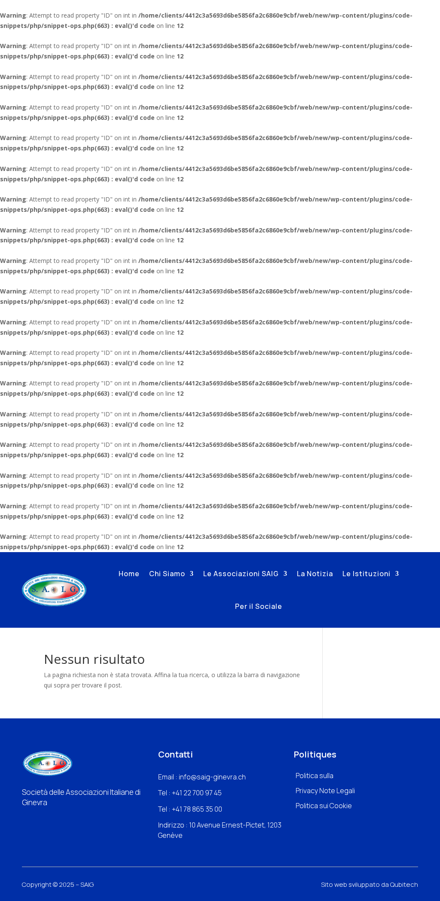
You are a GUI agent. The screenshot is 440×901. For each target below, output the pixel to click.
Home (129, 573)
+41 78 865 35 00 (197, 809)
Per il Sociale (258, 606)
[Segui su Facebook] (24, 818)
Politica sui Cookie (324, 805)
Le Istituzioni (366, 573)
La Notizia (315, 573)
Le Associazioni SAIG (241, 573)
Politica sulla (314, 775)
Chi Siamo (167, 573)
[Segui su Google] (57, 818)
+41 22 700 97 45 (197, 792)
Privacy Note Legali (325, 790)
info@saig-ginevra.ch (212, 777)
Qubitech (404, 884)
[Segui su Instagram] (41, 818)
